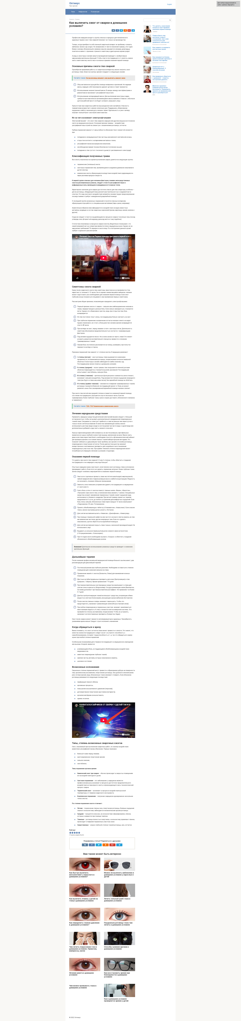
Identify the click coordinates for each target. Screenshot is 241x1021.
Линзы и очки (157, 51)
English (169, 4)
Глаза (73, 12)
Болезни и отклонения (159, 44)
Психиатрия (95, 12)
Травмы (155, 31)
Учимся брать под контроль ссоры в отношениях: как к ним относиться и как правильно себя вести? (161, 39)
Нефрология (83, 12)
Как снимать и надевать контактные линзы (161, 48)
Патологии (156, 72)
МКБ (154, 95)
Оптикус (74, 3)
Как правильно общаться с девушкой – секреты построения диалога (162, 77)
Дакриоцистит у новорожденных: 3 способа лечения (159, 68)
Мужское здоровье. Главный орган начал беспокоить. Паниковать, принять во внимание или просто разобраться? (162, 89)
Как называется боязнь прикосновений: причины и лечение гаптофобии (162, 58)
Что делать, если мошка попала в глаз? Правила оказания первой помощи (162, 27)
